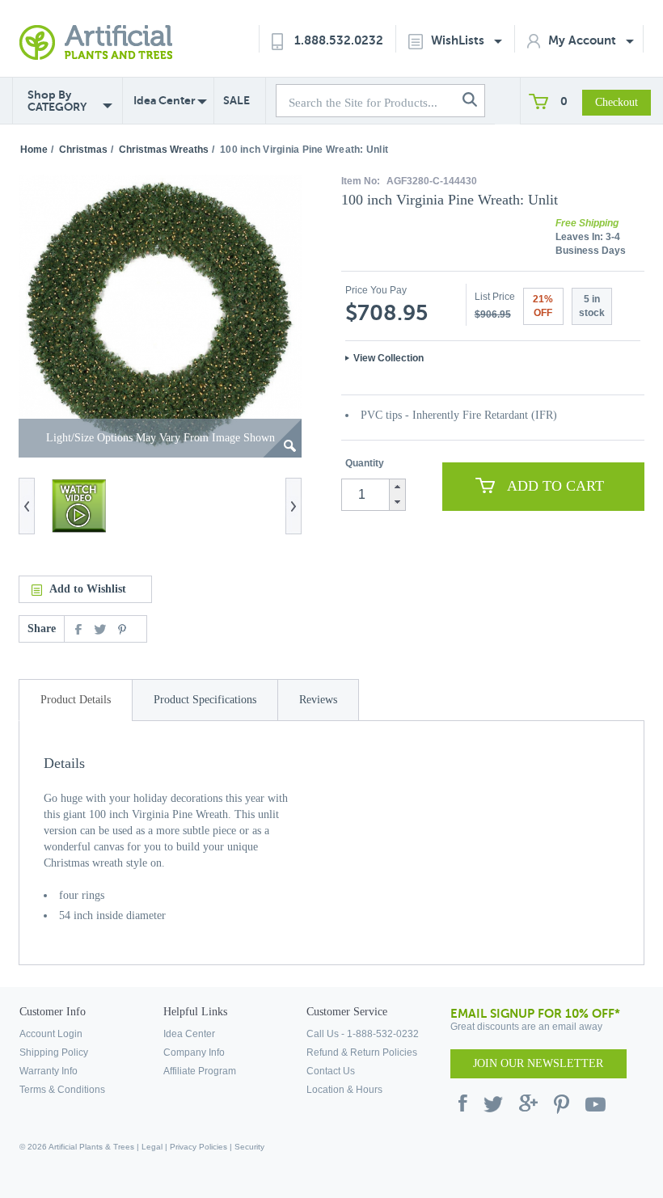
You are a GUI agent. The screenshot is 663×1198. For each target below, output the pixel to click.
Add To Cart (555, 486)
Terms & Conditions (62, 1089)
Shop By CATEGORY (57, 101)
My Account (583, 40)
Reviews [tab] (318, 700)
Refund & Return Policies (361, 1052)
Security (249, 1146)
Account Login (50, 1034)
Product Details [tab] (75, 700)
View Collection (388, 358)
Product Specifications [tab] (205, 700)
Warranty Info (48, 1071)
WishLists (459, 40)
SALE (236, 100)
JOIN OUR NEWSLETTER (538, 1063)
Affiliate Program (199, 1071)
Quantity (364, 463)
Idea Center (164, 100)
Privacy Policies (198, 1146)
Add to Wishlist (87, 589)
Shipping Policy (53, 1052)
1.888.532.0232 (338, 40)
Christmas (83, 149)
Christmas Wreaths (164, 149)
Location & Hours (344, 1089)
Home (34, 149)
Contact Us (330, 1071)
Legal (152, 1146)
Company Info (194, 1052)
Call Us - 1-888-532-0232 (362, 1034)
